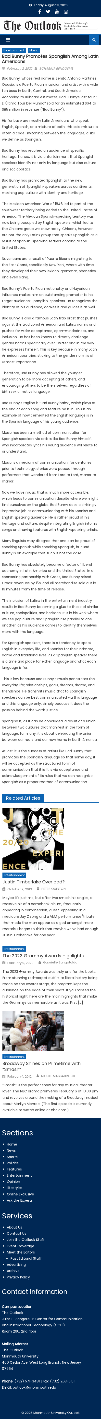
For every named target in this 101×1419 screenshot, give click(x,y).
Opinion (13, 1181)
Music (33, 50)
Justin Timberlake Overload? (33, 882)
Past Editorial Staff (26, 1258)
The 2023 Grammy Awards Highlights (43, 956)
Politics (13, 1163)
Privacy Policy (18, 1277)
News (11, 1150)
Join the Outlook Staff (26, 1239)
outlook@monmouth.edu (34, 1387)
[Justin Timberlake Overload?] (50, 839)
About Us (14, 1227)
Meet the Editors (21, 1252)
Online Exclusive (20, 1194)
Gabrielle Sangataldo (60, 962)
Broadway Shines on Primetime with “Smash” (41, 1066)
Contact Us (16, 1233)
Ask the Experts (20, 1200)
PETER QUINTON (53, 889)
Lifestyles (15, 1187)
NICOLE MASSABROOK (58, 1076)
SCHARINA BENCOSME (56, 68)
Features (14, 1169)
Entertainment (13, 50)
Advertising (16, 1264)
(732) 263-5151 (62, 1381)
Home (12, 1144)
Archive (13, 1270)
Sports (12, 1156)
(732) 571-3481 (27, 1381)
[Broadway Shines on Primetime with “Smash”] (50, 1031)
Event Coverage (20, 1246)
